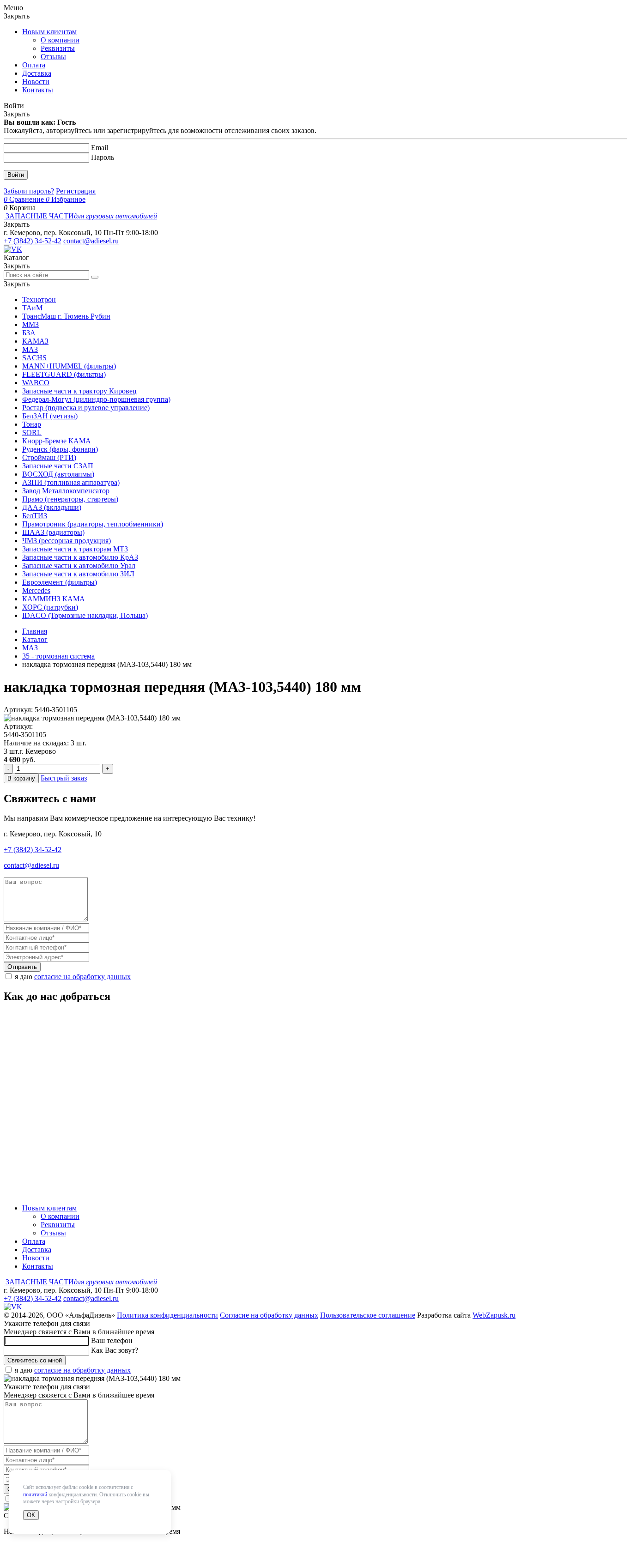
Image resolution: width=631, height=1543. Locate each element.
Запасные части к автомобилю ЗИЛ (78, 574)
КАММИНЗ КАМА (53, 599)
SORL (32, 432)
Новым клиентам (49, 32)
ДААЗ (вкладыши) (51, 507)
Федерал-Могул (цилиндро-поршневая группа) (96, 399)
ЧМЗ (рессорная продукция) (66, 541)
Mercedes (36, 590)
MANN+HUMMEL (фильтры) (69, 366)
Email (99, 147)
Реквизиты (58, 48)
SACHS (34, 358)
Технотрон (39, 299)
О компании (60, 40)
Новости (35, 81)
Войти (15, 174)
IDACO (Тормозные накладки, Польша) (85, 615)
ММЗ (30, 324)
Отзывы (53, 57)
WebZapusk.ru (494, 1315)
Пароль (102, 157)
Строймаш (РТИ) (49, 457)
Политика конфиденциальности (167, 1315)
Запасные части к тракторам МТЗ (75, 549)
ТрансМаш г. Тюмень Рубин (66, 316)
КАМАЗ (35, 341)
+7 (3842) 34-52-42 (32, 241)
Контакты (37, 90)
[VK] (13, 249)
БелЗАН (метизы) (50, 416)
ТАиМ (32, 308)
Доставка (36, 73)
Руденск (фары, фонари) (60, 449)
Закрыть (17, 16)
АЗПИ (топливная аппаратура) (71, 482)
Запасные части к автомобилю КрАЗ (80, 557)
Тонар (31, 424)
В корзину (21, 778)
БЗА (29, 333)
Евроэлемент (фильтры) (59, 582)
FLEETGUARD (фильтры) (64, 374)
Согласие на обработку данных (269, 1315)
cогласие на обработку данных (82, 976)
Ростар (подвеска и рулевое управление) (86, 407)
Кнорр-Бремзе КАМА (56, 441)
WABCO (35, 383)
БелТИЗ (34, 516)
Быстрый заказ (64, 778)
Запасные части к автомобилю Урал (78, 565)
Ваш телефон (112, 1340)
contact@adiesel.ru (91, 241)
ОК (31, 1515)
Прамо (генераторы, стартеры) (70, 499)
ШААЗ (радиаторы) (53, 532)
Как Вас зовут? (114, 1350)
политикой (35, 1494)
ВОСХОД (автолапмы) (58, 474)
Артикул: (18, 726)
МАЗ (30, 349)
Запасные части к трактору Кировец (79, 391)
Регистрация (76, 191)
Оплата (33, 65)
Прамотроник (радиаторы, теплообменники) (92, 524)
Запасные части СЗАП (57, 466)
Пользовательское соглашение (367, 1315)
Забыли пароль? (29, 191)
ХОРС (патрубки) (50, 607)
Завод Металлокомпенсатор (65, 491)
